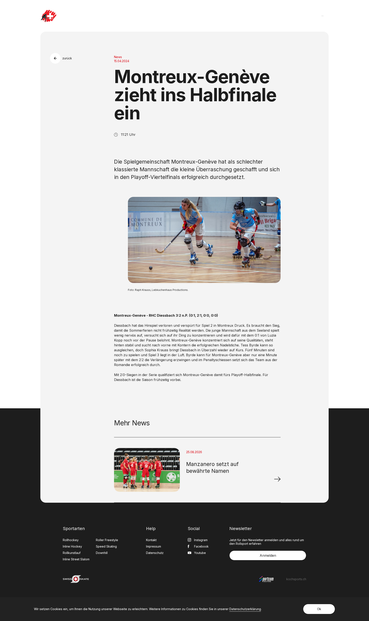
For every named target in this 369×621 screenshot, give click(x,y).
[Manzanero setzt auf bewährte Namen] (277, 479)
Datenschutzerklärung (245, 609)
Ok (319, 609)
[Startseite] (48, 15)
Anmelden (268, 555)
